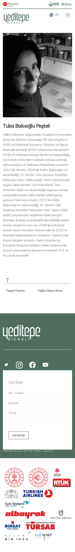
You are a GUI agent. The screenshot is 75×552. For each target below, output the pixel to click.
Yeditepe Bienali (13, 451)
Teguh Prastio (15, 290)
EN (56, 14)
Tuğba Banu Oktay (50, 290)
